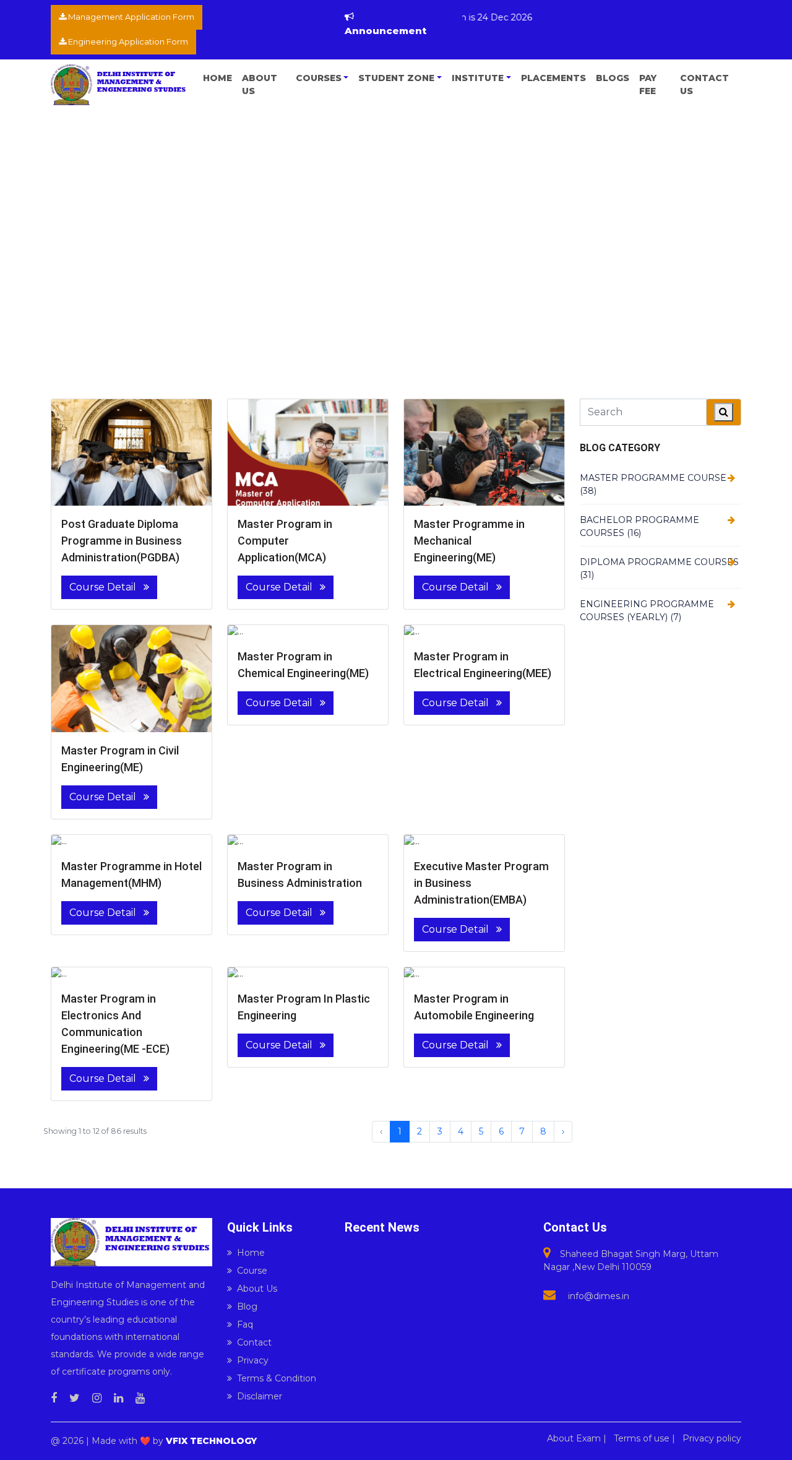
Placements (553, 78)
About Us (259, 84)
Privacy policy (711, 1438)
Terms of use (641, 1438)
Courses (319, 78)
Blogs (612, 78)
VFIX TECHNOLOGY (211, 1440)
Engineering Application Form (127, 41)
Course (252, 1270)
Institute (478, 78)
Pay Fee (647, 84)
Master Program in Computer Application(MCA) (285, 540)
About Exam (574, 1438)
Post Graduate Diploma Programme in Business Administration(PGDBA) (121, 540)
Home (217, 78)
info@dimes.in (598, 1296)
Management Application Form (130, 17)
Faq (245, 1324)
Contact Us (704, 84)
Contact (254, 1342)
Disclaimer (259, 1396)
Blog (247, 1306)
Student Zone (396, 78)
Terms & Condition (276, 1378)
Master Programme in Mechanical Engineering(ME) (469, 540)
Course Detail (104, 587)
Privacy (253, 1360)
